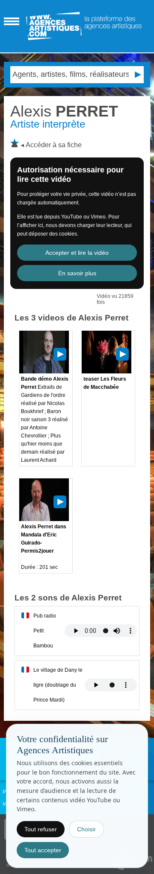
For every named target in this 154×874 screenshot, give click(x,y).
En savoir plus (77, 273)
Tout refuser (40, 829)
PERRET (64, 111)
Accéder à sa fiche (54, 145)
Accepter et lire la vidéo (77, 252)
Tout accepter (42, 850)
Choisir (86, 829)
